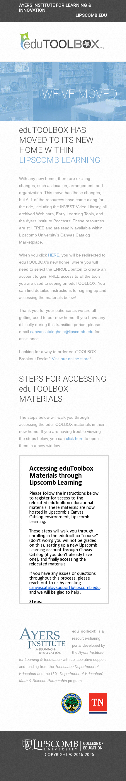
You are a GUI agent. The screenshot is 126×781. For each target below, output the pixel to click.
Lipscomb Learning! (60, 160)
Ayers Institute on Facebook (44, 763)
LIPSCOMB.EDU (91, 15)
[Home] (62, 41)
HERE (53, 255)
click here (75, 438)
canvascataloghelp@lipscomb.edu (61, 331)
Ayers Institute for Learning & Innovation (55, 8)
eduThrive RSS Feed (85, 763)
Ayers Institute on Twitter (57, 763)
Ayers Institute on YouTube (71, 763)
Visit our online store (71, 358)
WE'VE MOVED (80, 94)
